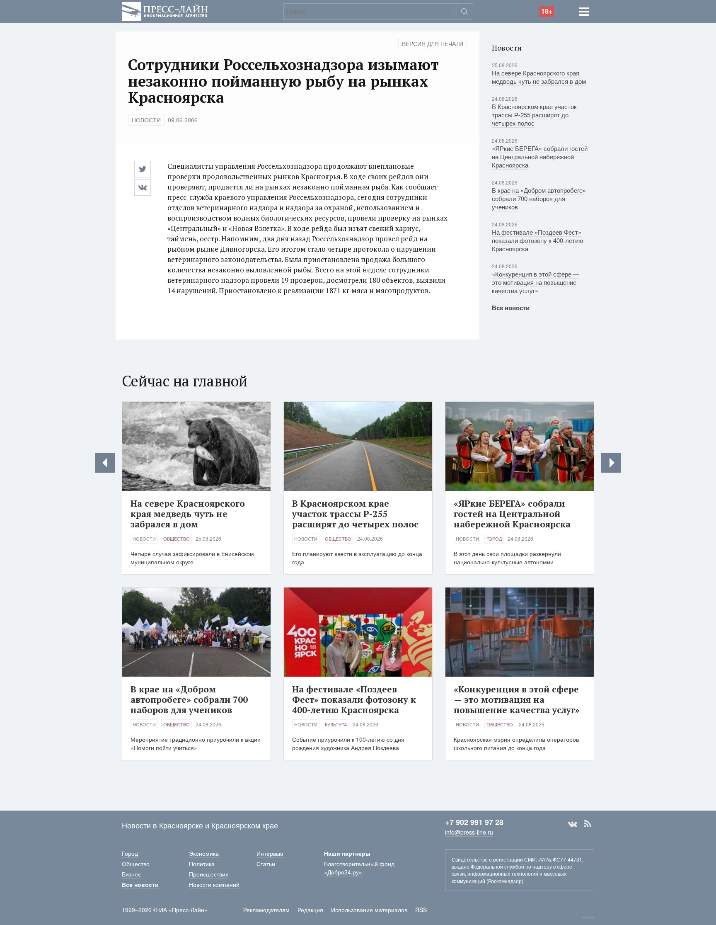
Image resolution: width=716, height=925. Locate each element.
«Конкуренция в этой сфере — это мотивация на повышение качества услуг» (535, 282)
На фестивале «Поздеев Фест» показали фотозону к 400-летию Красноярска (537, 240)
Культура (336, 724)
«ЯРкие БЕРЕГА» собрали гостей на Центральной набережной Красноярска (540, 156)
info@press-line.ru (469, 832)
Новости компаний (214, 884)
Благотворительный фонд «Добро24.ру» (359, 867)
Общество (176, 538)
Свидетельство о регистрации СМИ (494, 859)
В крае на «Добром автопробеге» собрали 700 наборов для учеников (539, 198)
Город (494, 538)
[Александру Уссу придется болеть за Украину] (611, 463)
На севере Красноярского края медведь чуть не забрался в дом (539, 76)
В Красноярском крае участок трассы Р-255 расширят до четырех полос (534, 114)
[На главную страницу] (165, 11)
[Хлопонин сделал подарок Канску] (105, 463)
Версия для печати (432, 43)
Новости (146, 120)
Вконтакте (572, 823)
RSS (587, 823)
